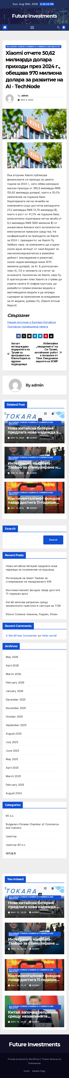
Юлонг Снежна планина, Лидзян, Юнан (31, 614)
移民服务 (11, 853)
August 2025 (14, 733)
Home (27, 1071)
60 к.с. (10, 815)
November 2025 (16, 708)
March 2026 (13, 674)
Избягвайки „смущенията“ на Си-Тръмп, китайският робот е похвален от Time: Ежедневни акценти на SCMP (46, 352)
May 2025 (12, 759)
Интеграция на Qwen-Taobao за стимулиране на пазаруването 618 (34, 467)
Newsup (54, 1059)
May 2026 (12, 657)
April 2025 (12, 767)
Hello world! (49, 635)
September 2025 (16, 725)
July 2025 (12, 742)
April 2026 (12, 665)
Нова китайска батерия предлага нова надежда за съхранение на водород (34, 432)
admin (24, 95)
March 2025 (13, 776)
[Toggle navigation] (32, 27)
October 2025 (14, 716)
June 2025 (12, 750)
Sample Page (38, 1071)
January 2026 (14, 691)
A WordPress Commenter (21, 635)
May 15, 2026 (19, 912)
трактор (11, 836)
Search (10, 528)
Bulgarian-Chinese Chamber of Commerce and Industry (33, 47)
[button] (58, 27)
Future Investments (34, 16)
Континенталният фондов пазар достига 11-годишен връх (34, 502)
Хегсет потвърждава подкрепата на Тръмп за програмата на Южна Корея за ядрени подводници (20, 354)
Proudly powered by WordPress (24, 1059)
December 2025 (16, 699)
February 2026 (15, 682)
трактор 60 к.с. (16, 844)
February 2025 (15, 784)
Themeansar (34, 1063)
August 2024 (14, 793)
